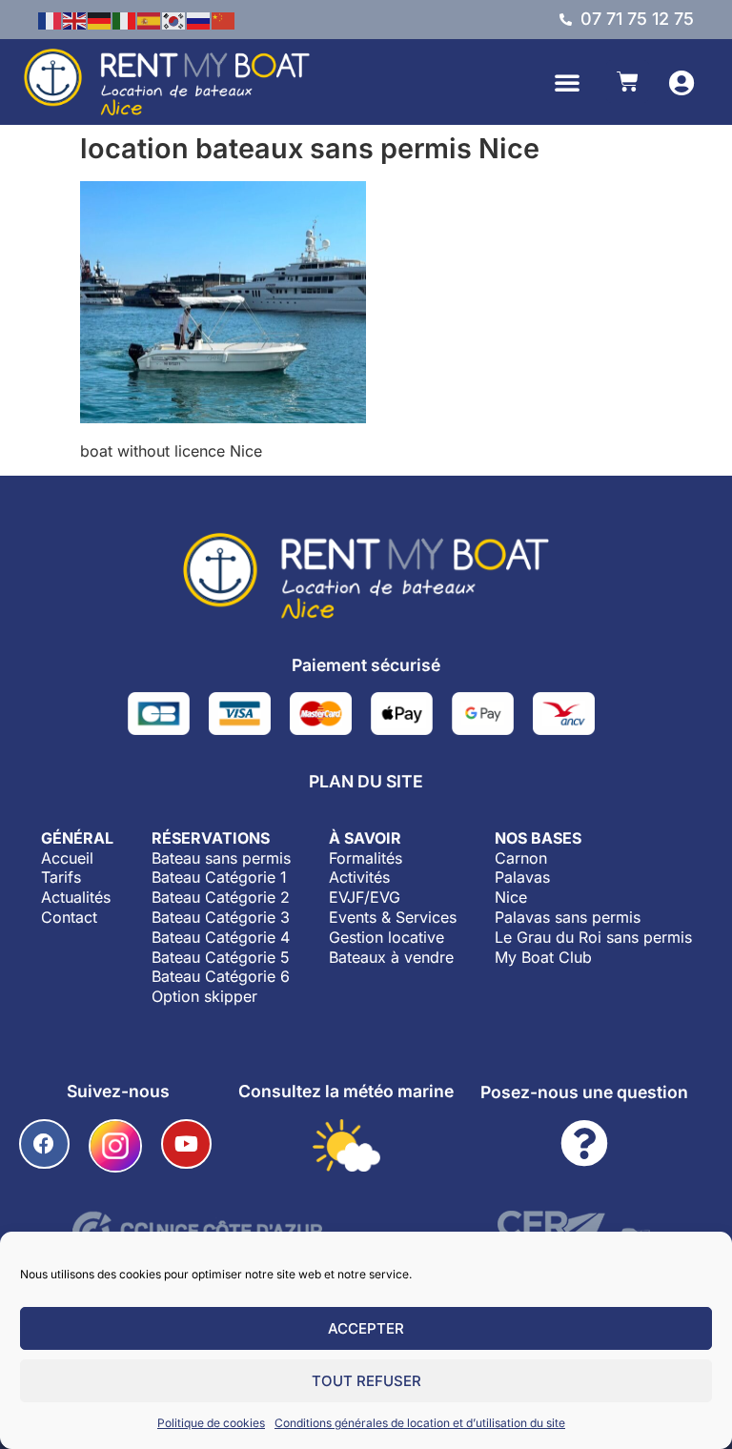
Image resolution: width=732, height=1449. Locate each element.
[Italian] (124, 19)
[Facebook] (44, 1144)
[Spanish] (149, 19)
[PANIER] (627, 81)
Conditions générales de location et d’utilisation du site (419, 1423)
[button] (567, 82)
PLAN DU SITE (366, 781)
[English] (75, 19)
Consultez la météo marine (346, 1091)
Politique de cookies (211, 1423)
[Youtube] (186, 1144)
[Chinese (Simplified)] (224, 19)
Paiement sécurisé (366, 665)
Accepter (366, 1328)
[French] (50, 19)
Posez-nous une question (584, 1092)
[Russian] (199, 19)
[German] (100, 19)
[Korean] (174, 19)
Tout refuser (366, 1381)
